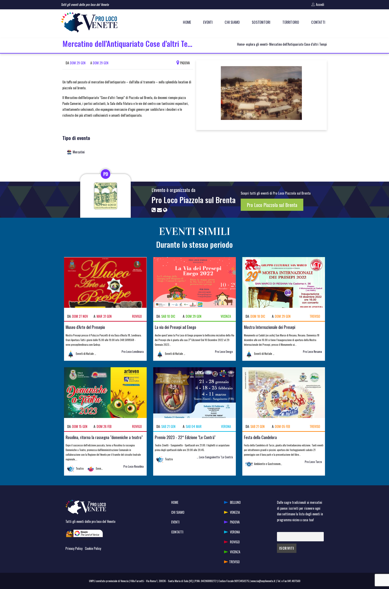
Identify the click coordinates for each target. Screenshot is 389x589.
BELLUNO (235, 502)
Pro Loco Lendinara (133, 351)
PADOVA (235, 522)
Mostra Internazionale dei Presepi (269, 327)
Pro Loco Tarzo (313, 462)
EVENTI (175, 522)
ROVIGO (235, 541)
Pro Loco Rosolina (133, 466)
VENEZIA (235, 512)
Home (240, 44)
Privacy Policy (73, 548)
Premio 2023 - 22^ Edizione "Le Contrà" (185, 437)
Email (280, 529)
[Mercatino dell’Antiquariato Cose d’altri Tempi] (261, 94)
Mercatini (79, 152)
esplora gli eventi (256, 44)
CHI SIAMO (177, 512)
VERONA (235, 532)
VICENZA (235, 551)
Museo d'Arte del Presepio (85, 327)
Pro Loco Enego (224, 351)
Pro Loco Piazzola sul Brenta (194, 199)
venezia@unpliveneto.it (263, 581)
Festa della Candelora (260, 437)
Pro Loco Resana (312, 351)
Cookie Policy (93, 548)
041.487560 (293, 581)
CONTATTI (177, 532)
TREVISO (234, 561)
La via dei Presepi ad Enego (175, 327)
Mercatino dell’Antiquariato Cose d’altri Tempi (298, 44)
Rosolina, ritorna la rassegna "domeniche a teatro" (104, 437)
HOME (174, 502)
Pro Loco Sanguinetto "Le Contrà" (213, 457)
